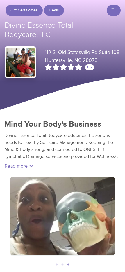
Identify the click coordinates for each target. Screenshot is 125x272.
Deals (54, 10)
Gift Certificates (24, 10)
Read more (17, 166)
